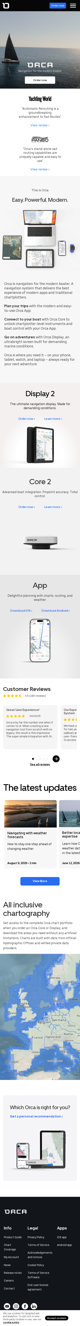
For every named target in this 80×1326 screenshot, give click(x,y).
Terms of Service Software (38, 1275)
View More (40, 881)
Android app (64, 1244)
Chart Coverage (10, 1247)
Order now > (26, 419)
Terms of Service (38, 1244)
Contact (9, 1288)
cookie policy (11, 1322)
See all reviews (40, 764)
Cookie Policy (36, 1265)
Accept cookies (56, 1318)
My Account (11, 1257)
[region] (40, 1017)
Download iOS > (21, 610)
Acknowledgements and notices (40, 1255)
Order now (57, 5)
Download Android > (56, 610)
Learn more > (53, 419)
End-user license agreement (38, 1287)
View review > (40, 125)
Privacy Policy (36, 1237)
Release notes (13, 1272)
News (7, 1265)
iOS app (62, 1237)
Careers (9, 1280)
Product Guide (13, 1237)
